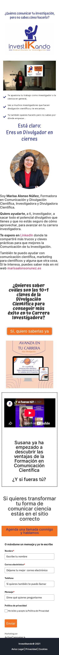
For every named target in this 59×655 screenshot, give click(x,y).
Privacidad (31, 649)
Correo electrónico (15, 564)
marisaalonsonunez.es (24, 268)
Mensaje (9, 591)
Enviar (10, 623)
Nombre (9, 550)
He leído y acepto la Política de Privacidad (28, 610)
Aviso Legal (17, 649)
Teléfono (9, 578)
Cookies (43, 649)
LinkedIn (26, 235)
